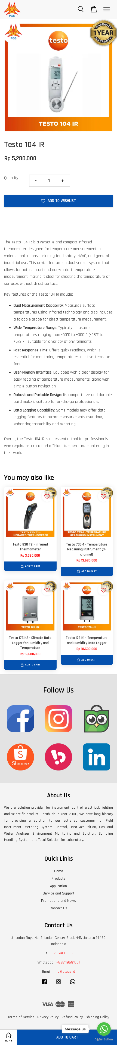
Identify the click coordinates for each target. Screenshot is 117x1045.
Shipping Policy (97, 1017)
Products (58, 878)
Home (58, 871)
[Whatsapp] (72, 984)
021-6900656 (62, 953)
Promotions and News (58, 900)
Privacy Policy (48, 1017)
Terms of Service (21, 1017)
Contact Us (58, 908)
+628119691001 (68, 962)
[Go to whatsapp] (104, 1029)
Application (58, 886)
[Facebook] (44, 984)
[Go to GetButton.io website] (104, 1039)
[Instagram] (58, 984)
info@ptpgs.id (64, 971)
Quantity (11, 178)
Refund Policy (72, 1017)
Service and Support (59, 893)
